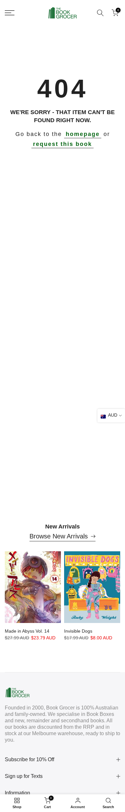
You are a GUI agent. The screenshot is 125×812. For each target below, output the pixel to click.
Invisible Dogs (78, 631)
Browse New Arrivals (58, 536)
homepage (83, 134)
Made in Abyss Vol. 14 (27, 631)
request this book (62, 144)
